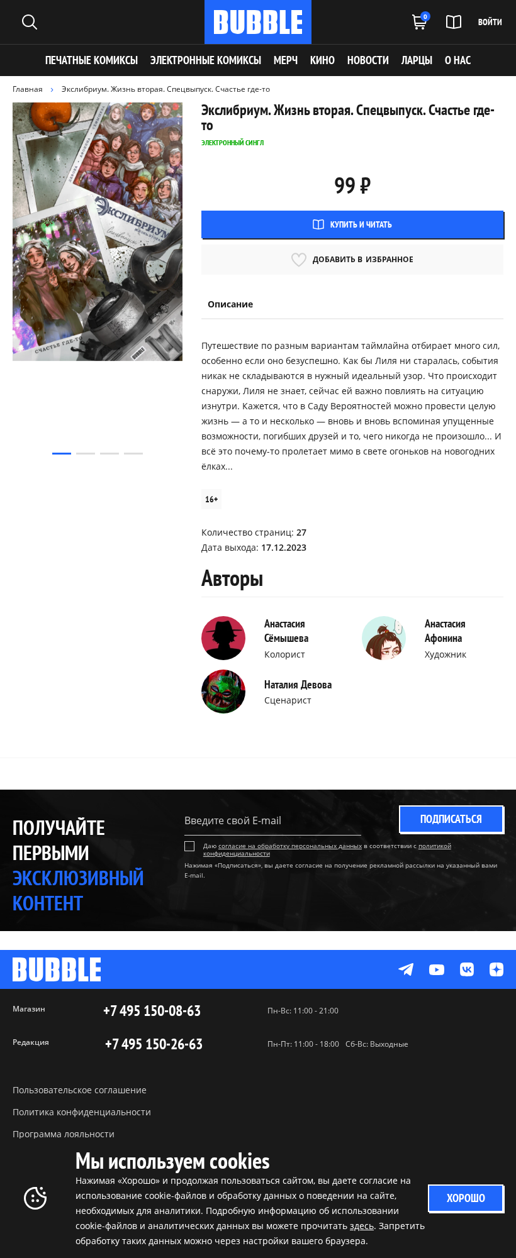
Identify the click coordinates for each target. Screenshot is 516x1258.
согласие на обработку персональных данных (290, 845)
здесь (362, 1226)
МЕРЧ (286, 60)
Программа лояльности (64, 1134)
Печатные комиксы (91, 60)
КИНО (322, 60)
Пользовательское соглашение (80, 1090)
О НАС (458, 60)
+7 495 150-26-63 (154, 1044)
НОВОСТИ (368, 60)
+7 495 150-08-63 (152, 1010)
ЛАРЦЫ (416, 60)
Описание (230, 304)
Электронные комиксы (205, 60)
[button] (61, 453)
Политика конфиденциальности (82, 1112)
